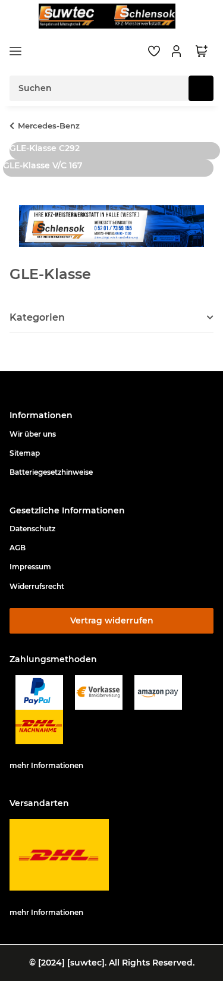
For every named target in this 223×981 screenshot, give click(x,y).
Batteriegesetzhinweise (51, 472)
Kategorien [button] (37, 317)
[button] (178, 51)
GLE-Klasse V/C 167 (43, 165)
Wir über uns (33, 434)
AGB (18, 547)
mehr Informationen (46, 765)
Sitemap (25, 453)
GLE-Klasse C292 (45, 148)
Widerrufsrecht (37, 586)
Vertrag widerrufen (111, 620)
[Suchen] (201, 88)
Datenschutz (32, 528)
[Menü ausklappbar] (15, 51)
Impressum (30, 566)
